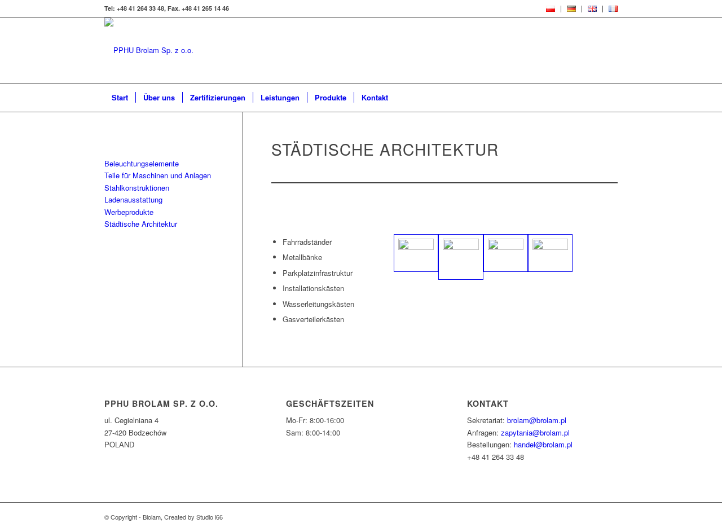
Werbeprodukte (128, 211)
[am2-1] (550, 253)
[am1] (460, 257)
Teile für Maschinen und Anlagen (157, 175)
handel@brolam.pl (543, 444)
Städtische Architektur (140, 223)
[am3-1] (416, 253)
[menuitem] (550, 9)
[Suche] (610, 97)
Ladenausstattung (133, 199)
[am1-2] (505, 253)
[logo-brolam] (148, 50)
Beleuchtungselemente (141, 163)
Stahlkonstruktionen (136, 187)
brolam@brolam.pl (536, 420)
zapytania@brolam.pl (535, 432)
